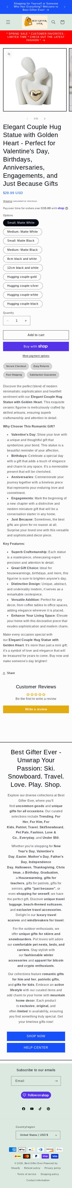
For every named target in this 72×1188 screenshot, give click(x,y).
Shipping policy (50, 1174)
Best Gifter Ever (34, 1163)
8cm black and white (22, 258)
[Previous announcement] (7, 7)
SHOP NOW (36, 1036)
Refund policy (32, 1168)
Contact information (38, 1180)
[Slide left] (27, 118)
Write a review (36, 709)
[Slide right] (45, 118)
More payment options (36, 356)
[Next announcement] (64, 7)
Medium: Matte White (22, 231)
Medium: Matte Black (22, 249)
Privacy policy (53, 1168)
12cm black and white (23, 267)
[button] (8, 22)
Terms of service (26, 1174)
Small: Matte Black (21, 240)
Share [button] (11, 673)
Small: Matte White (21, 222)
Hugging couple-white (22, 294)
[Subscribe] (56, 1081)
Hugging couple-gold (22, 276)
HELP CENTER (36, 1047)
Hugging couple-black (22, 303)
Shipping (7, 201)
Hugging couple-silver (23, 285)
